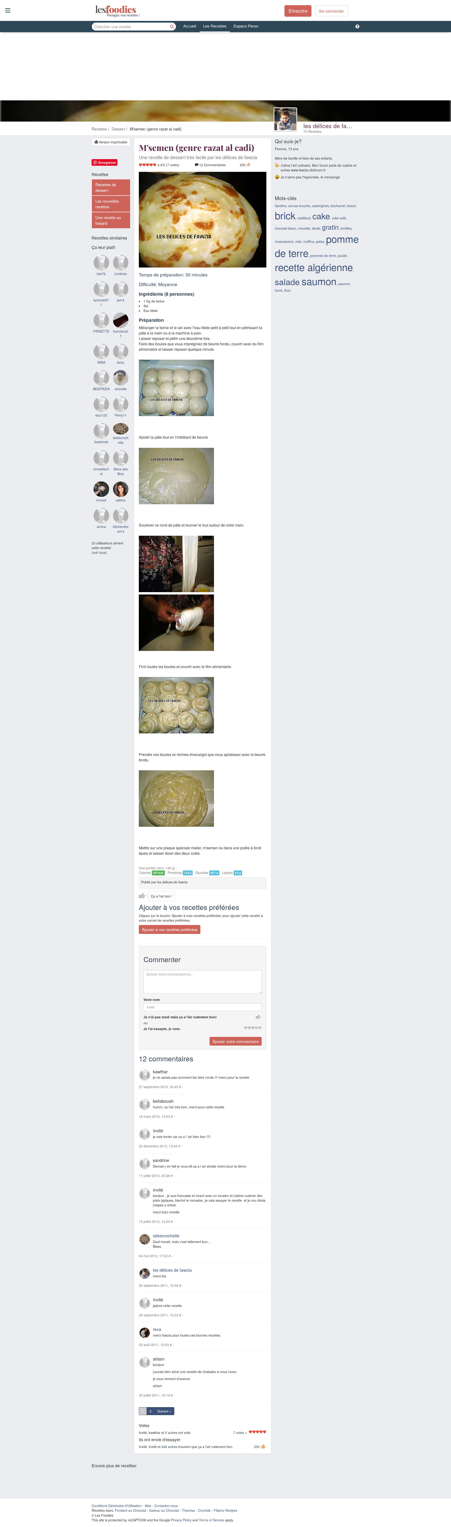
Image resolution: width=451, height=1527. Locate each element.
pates (320, 241)
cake (321, 216)
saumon (319, 281)
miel (298, 241)
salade (287, 281)
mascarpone (284, 241)
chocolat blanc (285, 228)
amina (101, 526)
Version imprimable (112, 142)
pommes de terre (323, 255)
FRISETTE (101, 331)
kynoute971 (101, 302)
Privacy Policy (181, 1520)
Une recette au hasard (108, 220)
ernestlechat (101, 471)
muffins (308, 241)
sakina (120, 500)
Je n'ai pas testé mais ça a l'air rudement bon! (180, 1017)
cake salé (339, 218)
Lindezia (120, 273)
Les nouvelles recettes (107, 203)
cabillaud (304, 218)
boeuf (351, 205)
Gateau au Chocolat (164, 1510)
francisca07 (120, 333)
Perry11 (121, 415)
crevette (304, 228)
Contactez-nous (166, 1505)
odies (95, 9)
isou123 (101, 415)
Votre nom (152, 999)
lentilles (346, 228)
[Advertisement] (225, 67)
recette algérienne (314, 267)
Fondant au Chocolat (130, 1510)
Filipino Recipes (225, 1510)
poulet (342, 255)
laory (120, 362)
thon (287, 290)
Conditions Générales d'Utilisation (117, 1505)
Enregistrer (107, 162)
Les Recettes (214, 26)
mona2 (101, 500)
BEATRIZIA (101, 388)
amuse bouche (299, 205)
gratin (330, 227)
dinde (316, 228)
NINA (101, 362)
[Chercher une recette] (172, 26)
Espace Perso (245, 26)
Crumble (204, 1510)
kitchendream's (120, 529)
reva (157, 1329)
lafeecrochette (166, 1235)
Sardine (280, 205)
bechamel (338, 205)
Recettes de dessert (105, 187)
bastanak (101, 441)
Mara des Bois (121, 471)
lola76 (101, 273)
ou (146, 1022)
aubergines (320, 205)
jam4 (120, 300)
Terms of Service (211, 1520)
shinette (121, 388)
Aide (148, 1505)
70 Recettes (312, 131)
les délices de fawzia (330, 125)
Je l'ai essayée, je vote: (162, 1028)
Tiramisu (188, 1510)
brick (285, 215)
